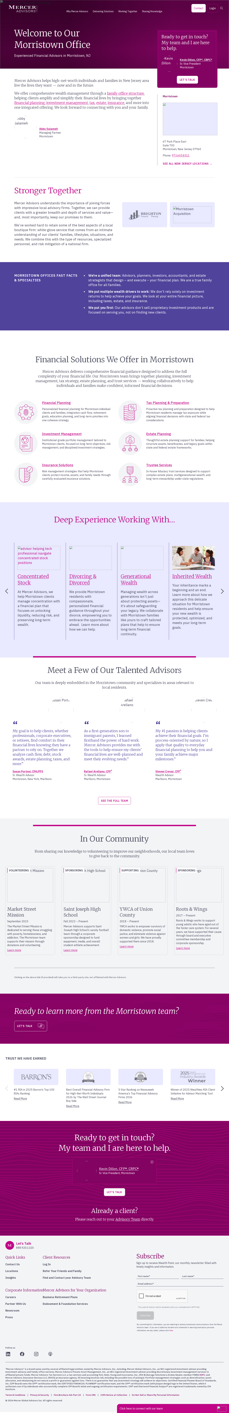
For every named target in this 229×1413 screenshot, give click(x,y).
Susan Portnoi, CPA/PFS (28, 771)
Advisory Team (128, 1219)
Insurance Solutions (57, 465)
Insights (10, 1277)
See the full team (114, 800)
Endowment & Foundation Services (65, 1303)
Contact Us (12, 1264)
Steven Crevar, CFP (168, 771)
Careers (10, 1297)
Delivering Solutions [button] (103, 11)
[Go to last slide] (6, 591)
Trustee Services (159, 465)
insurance (116, 103)
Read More (20, 1098)
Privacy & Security (39, 1395)
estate (101, 103)
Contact (198, 8)
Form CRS (91, 1395)
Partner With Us (15, 1303)
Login (212, 8)
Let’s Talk (187, 79)
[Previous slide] (6, 1088)
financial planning (29, 103)
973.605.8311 (181, 155)
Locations (11, 1271)
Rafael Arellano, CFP (98, 771)
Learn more (14, 950)
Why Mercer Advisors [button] (77, 11)
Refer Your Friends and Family (62, 1271)
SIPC (202, 1374)
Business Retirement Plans (60, 1297)
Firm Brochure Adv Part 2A (67, 1395)
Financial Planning (56, 402)
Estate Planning (158, 434)
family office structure (125, 93)
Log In (47, 1264)
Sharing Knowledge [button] (152, 11)
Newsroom (12, 1310)
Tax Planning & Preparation (167, 402)
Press (9, 1317)
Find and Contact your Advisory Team (67, 1277)
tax (92, 103)
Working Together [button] (127, 11)
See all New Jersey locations (186, 163)
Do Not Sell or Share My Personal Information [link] (155, 1395)
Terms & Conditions (15, 1395)
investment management (67, 103)
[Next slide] (223, 591)
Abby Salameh (48, 128)
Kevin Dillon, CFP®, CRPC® (196, 59)
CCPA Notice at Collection (113, 1395)
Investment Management (62, 434)
